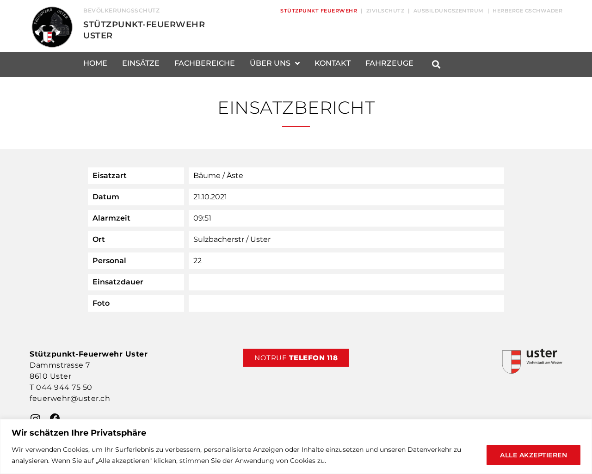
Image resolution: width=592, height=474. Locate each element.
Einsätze (141, 63)
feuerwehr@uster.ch (70, 398)
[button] (436, 64)
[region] (296, 446)
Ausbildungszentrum (448, 10)
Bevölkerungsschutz (121, 10)
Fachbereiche (204, 63)
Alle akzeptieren (533, 455)
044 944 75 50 (64, 387)
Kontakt (332, 63)
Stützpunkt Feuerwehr (318, 10)
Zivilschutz (385, 10)
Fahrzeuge (389, 63)
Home (95, 63)
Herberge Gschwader (527, 10)
